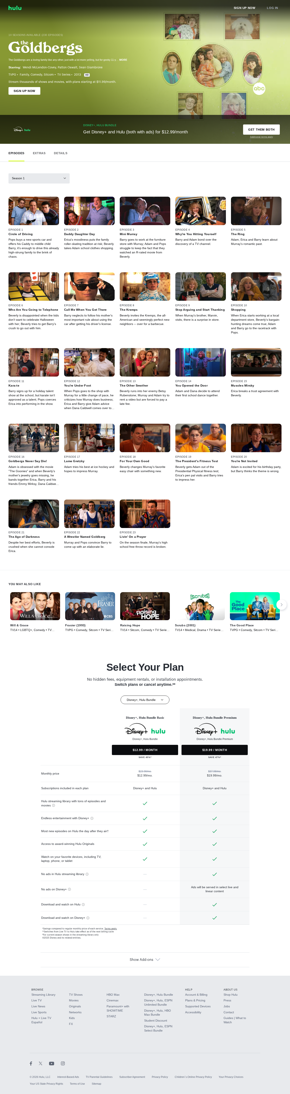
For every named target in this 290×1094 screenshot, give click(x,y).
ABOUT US (231, 989)
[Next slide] (281, 605)
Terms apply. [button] (110, 929)
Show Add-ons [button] (141, 959)
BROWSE (37, 989)
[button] (16, 152)
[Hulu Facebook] (34, 1063)
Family (24, 74)
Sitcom (49, 74)
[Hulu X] (44, 1063)
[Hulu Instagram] (63, 1063)
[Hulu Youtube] (55, 1063)
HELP (188, 989)
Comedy (36, 74)
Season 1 (18, 178)
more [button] (123, 59)
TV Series (63, 74)
